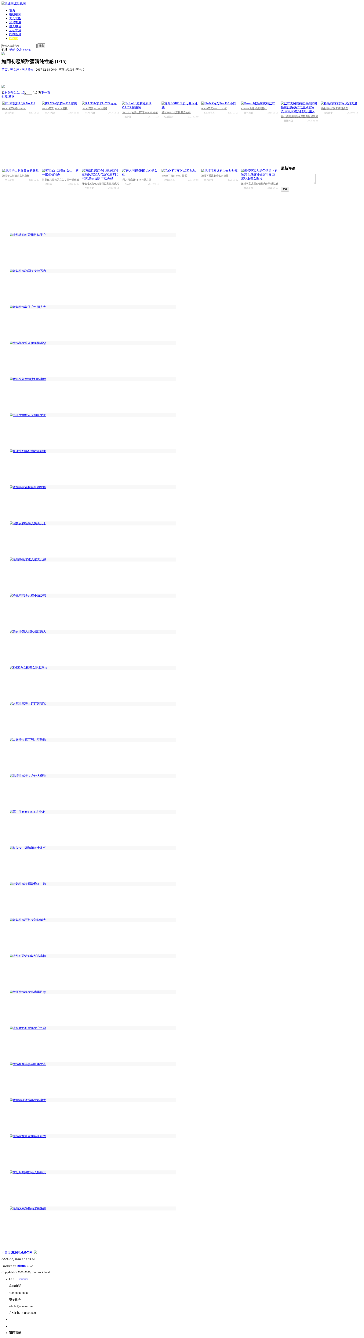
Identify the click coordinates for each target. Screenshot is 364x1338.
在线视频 (15, 14)
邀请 (11, 96)
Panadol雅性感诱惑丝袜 (254, 108)
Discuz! (21, 1265)
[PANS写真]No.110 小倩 (214, 108)
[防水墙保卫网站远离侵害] (35, 1252)
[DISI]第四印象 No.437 (14, 108)
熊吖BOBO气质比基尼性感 (176, 112)
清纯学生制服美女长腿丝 (15, 175)
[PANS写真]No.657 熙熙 (174, 175)
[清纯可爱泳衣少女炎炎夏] (219, 171)
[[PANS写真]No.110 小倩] (219, 104)
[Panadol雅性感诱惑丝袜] (259, 104)
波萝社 (128, 116)
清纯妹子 (328, 112)
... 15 (21, 92)
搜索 (41, 45)
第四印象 (9, 112)
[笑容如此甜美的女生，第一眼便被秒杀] (60, 173)
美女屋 (14, 69)
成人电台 (15, 26)
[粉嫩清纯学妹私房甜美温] (339, 104)
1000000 (22, 1279)
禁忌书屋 (15, 22)
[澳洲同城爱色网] (14, 3)
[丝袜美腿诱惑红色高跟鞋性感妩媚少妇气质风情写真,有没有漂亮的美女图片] (299, 107)
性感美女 (168, 116)
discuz (27, 49)
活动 (12, 49)
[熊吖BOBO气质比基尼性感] (180, 105)
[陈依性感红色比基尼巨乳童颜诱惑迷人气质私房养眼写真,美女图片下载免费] (100, 175)
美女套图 (15, 18)
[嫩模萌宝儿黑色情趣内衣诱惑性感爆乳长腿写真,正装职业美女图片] (259, 175)
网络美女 (28, 69)
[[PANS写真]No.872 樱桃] (60, 104)
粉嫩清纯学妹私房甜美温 (334, 108)
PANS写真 (50, 112)
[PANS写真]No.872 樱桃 (54, 108)
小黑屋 (6, 1252)
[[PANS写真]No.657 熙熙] (180, 171)
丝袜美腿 (248, 112)
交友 (19, 49)
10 (16, 92)
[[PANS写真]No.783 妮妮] (100, 104)
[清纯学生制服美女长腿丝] (20, 171)
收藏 (5, 96)
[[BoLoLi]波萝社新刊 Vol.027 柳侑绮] (140, 105)
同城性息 (15, 34)
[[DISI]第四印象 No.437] (20, 104)
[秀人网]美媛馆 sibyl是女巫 (136, 179)
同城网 (13, 38)
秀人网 (128, 184)
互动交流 (15, 30)
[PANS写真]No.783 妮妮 (94, 108)
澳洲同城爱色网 (21, 1252)
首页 (12, 10)
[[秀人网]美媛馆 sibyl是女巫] (140, 173)
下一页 (45, 92)
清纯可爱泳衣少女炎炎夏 (214, 175)
